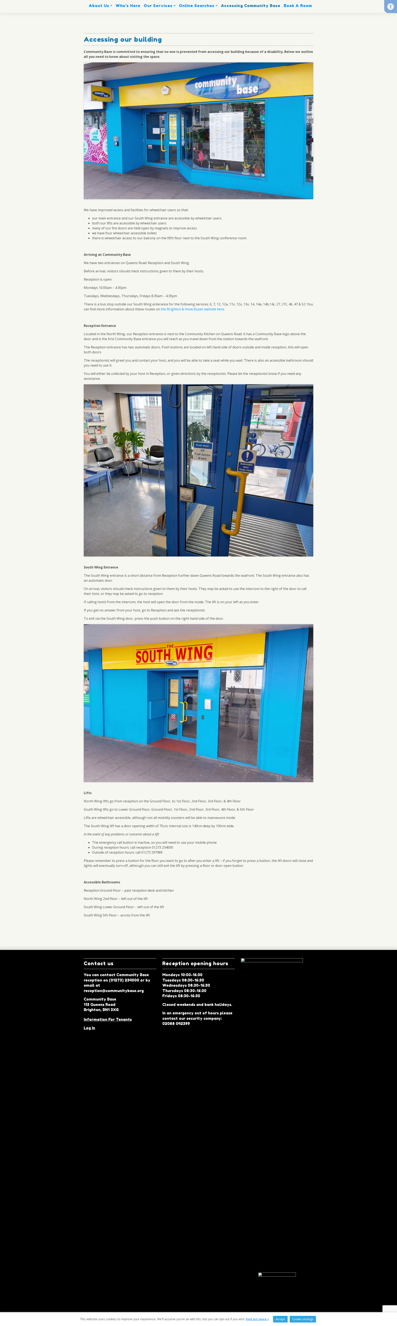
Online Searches (196, 5)
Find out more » (257, 1319)
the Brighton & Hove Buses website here (192, 309)
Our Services (158, 5)
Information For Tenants (108, 1019)
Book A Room (298, 5)
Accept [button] (280, 1319)
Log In (89, 1028)
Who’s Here (128, 5)
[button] (390, 6)
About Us (99, 5)
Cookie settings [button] (302, 1319)
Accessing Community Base (250, 5)
